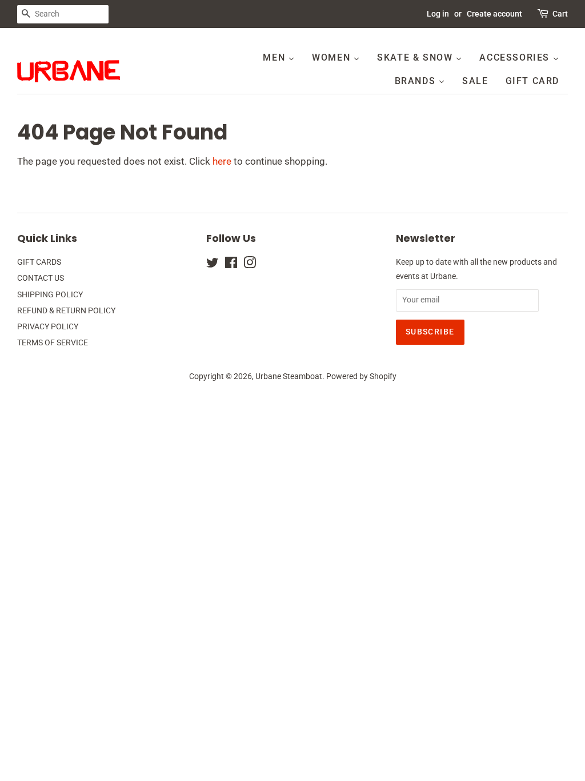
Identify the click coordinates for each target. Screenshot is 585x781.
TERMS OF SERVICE (52, 343)
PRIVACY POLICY (47, 327)
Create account (494, 13)
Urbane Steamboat (288, 376)
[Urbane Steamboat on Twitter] (212, 265)
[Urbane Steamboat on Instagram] (249, 265)
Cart (560, 13)
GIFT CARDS (39, 262)
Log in (438, 13)
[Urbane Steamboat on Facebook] (231, 265)
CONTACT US (40, 278)
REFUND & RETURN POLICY (66, 311)
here (222, 161)
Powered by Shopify (361, 376)
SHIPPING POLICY (50, 295)
